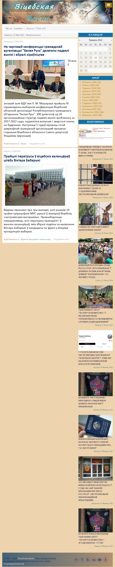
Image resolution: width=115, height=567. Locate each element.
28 (105, 66)
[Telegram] (76, 559)
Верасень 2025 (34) (92, 115)
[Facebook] (82, 559)
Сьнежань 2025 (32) (92, 106)
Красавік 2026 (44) (91, 94)
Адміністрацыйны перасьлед (35, 239)
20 (100, 62)
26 (95, 66)
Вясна (38, 18)
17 (86, 62)
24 (86, 66)
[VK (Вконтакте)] (93, 559)
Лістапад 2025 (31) (91, 109)
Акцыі (24, 144)
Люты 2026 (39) (90, 100)
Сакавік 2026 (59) (91, 97)
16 (81, 62)
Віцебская (34, 6)
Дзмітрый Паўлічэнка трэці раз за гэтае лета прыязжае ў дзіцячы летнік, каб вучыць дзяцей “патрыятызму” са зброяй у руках (94, 271)
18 (91, 62)
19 (95, 62)
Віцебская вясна (26, 558)
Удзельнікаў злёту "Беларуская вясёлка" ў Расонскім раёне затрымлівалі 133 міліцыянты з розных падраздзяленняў (95, 316)
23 (81, 66)
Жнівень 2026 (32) (91, 82)
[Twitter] (87, 559)
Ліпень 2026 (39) (90, 85)
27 (100, 66)
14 (105, 57)
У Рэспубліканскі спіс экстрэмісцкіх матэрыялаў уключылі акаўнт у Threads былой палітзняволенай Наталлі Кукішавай (94, 358)
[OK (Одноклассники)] (105, 559)
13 (100, 57)
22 (110, 62)
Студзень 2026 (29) (91, 103)
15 (110, 57)
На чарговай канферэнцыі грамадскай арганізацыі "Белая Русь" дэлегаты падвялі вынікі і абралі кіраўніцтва (36, 51)
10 (86, 57)
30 (81, 70)
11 (91, 57)
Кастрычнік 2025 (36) (93, 112)
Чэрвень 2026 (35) (91, 88)
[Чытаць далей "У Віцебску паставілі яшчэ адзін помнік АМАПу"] (95, 214)
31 (86, 70)
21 (105, 62)
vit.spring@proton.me (13, 564)
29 (110, 66)
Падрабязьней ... (38, 144)
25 (91, 66)
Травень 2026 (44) (91, 91)
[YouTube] (99, 559)
